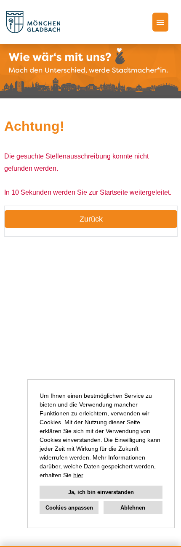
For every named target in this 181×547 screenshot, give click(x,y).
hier (78, 475)
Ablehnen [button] (132, 508)
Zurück (91, 219)
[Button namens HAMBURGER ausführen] (160, 22)
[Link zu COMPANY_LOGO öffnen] (33, 22)
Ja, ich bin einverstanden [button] (101, 492)
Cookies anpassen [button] (69, 508)
